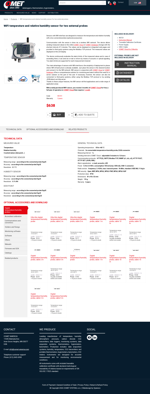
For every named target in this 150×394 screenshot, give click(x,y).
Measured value (23, 13)
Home (6, 19)
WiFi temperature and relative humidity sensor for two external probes (44, 19)
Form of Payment (48, 385)
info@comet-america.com (19, 349)
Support (42, 13)
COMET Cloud (79, 45)
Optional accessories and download (45, 129)
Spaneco (97, 388)
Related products (78, 129)
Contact (121, 2)
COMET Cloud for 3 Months (128, 49)
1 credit (87, 90)
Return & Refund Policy (99, 385)
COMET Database (92, 45)
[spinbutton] (48, 115)
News (34, 13)
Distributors (53, 13)
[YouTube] (89, 339)
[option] (23, 50)
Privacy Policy (83, 385)
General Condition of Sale (66, 385)
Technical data (14, 129)
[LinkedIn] (94, 339)
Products (9, 13)
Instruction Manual (125, 40)
